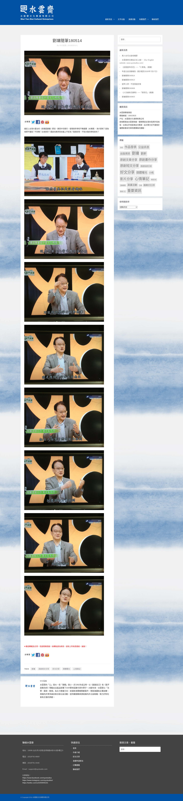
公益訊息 (143, 147)
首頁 (74, 748)
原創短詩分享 (146, 166)
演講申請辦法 (78, 761)
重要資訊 (134, 191)
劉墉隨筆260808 (128, 88)
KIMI (121, 147)
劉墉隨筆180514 (67, 40)
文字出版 (121, 19)
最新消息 (108, 19)
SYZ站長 (43, 681)
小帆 (151, 172)
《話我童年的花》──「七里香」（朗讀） (137, 67)
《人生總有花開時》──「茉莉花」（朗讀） (138, 92)
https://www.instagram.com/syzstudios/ (37, 780)
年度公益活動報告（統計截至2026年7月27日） (140, 71)
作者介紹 (76, 752)
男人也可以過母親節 (130, 56)
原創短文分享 (44, 669)
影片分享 (126, 179)
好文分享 (56, 669)
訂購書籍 (76, 765)
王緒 (140, 185)
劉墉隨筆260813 (128, 80)
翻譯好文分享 (149, 185)
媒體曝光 (66, 669)
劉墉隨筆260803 (128, 97)
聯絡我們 (155, 19)
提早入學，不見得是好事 (131, 84)
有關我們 (142, 19)
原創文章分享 (128, 159)
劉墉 (33, 669)
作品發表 (131, 147)
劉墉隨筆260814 (128, 76)
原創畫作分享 (148, 159)
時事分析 (153, 179)
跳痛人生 (123, 191)
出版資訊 (125, 153)
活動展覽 (123, 185)
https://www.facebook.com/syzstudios (37, 778)
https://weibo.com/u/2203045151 (35, 783)
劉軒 (144, 153)
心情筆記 (76, 669)
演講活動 (131, 19)
